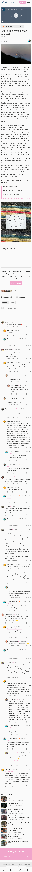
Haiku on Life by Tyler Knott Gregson (16, 198)
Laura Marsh (8, 529)
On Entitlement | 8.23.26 (15, 803)
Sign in (28, 2)
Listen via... (19, 26)
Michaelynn (8, 322)
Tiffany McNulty (9, 614)
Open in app (8, 26)
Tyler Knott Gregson (6, 40)
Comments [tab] (5, 302)
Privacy (16, 864)
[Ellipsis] (30, 322)
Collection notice (26, 864)
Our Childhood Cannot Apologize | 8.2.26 (18, 842)
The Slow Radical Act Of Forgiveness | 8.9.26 (15, 829)
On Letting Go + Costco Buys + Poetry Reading (17, 835)
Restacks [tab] (12, 302)
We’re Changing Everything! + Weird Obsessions (17, 810)
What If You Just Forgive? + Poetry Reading (19, 823)
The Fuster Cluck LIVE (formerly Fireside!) (18, 797)
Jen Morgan (10, 330)
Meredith (7, 506)
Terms (20, 864)
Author (9, 340)
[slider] (14, 21)
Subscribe (22, 2)
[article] (16, 799)
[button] (4, 15)
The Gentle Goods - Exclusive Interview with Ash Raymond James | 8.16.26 (19, 816)
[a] (4, 799)
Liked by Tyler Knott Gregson (15, 628)
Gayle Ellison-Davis (10, 409)
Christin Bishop (9, 477)
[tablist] (8, 302)
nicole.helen (8, 349)
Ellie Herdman (9, 662)
